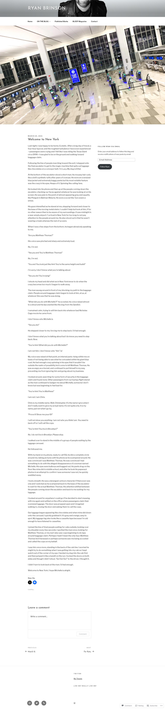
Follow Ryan (104, 167)
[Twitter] (36, 703)
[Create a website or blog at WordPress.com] (74, 703)
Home (30, 21)
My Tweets (78, 679)
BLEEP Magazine (79, 21)
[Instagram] (29, 703)
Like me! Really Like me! (85, 686)
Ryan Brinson (47, 8)
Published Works (61, 21)
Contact (94, 21)
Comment (83, 634)
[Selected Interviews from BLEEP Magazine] (43, 703)
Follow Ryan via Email (109, 146)
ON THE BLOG (42, 21)
